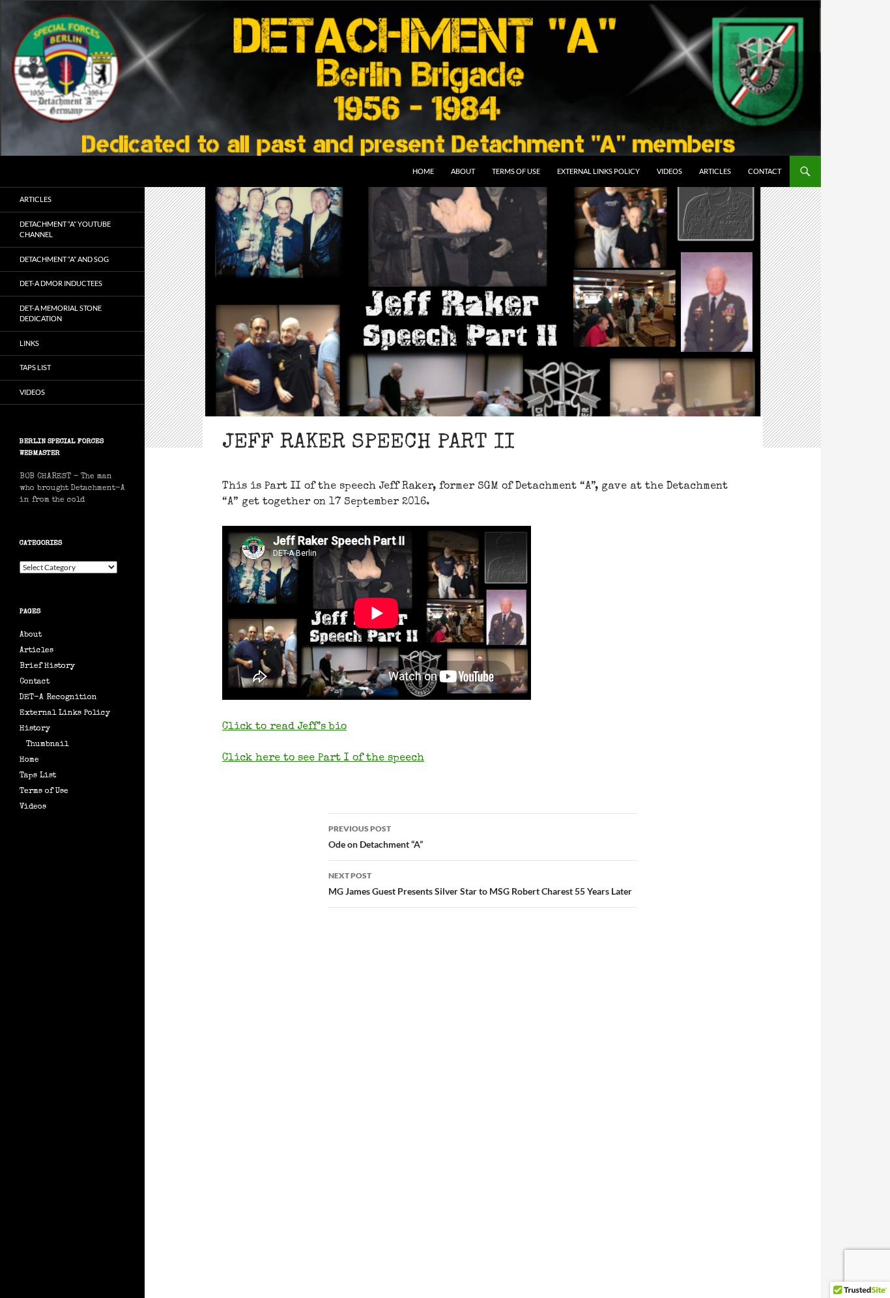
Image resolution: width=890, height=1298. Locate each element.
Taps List (35, 367)
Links (29, 343)
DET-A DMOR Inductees (61, 283)
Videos (669, 171)
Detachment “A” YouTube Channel (65, 229)
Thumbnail (47, 745)
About (463, 171)
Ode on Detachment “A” (375, 837)
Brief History (47, 667)
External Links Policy (598, 171)
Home (423, 171)
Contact (764, 171)
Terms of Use (516, 171)
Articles (715, 171)
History (35, 729)
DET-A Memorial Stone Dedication (61, 313)
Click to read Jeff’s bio (284, 727)
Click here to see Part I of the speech (323, 758)
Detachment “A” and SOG (64, 259)
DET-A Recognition (58, 698)
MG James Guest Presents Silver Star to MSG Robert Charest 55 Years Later (480, 884)
